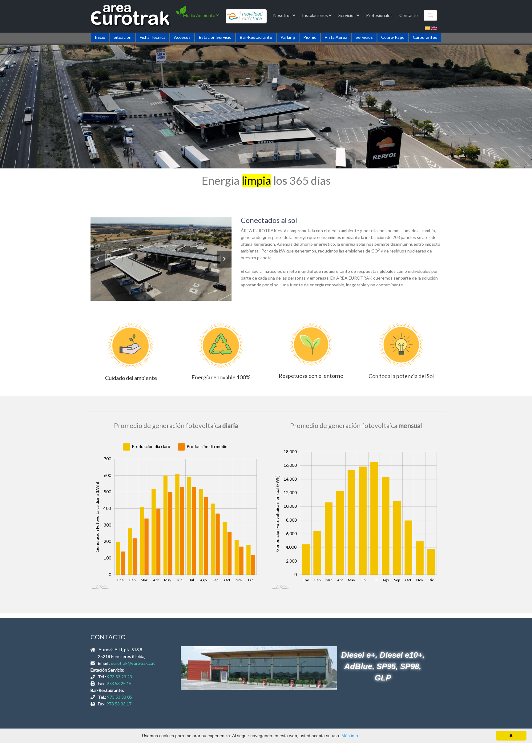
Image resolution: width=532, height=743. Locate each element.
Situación (122, 37)
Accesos (182, 37)
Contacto (408, 15)
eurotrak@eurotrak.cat (133, 663)
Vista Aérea (335, 37)
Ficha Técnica (153, 37)
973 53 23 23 (119, 676)
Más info (349, 735)
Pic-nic (309, 37)
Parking (287, 37)
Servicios (347, 15)
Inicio (100, 37)
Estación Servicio (215, 37)
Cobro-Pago (393, 37)
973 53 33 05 (119, 697)
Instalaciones (315, 15)
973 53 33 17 (119, 703)
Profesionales (379, 15)
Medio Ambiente (199, 15)
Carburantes (425, 37)
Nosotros (282, 15)
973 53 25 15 (119, 683)
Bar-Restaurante (256, 37)
